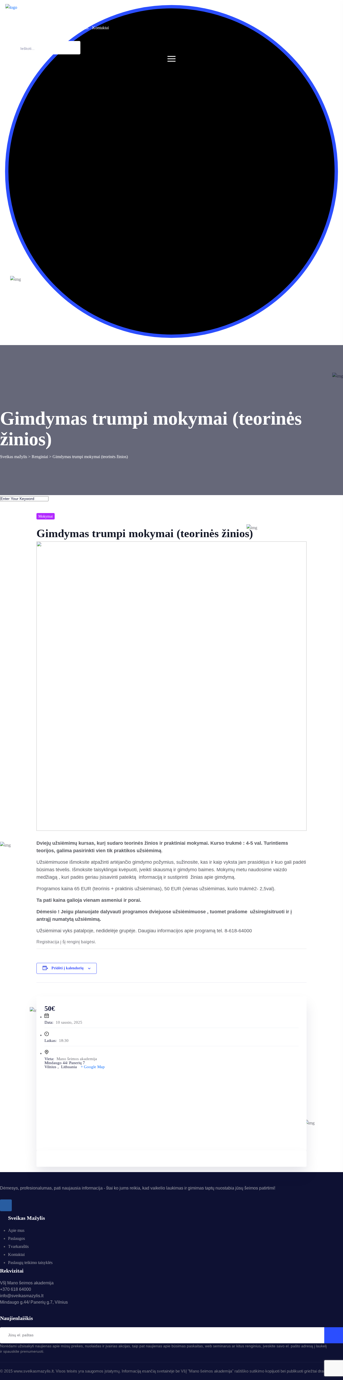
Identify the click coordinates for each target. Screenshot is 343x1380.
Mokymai (45, 516)
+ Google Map (93, 1067)
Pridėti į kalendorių (67, 968)
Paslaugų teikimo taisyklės (30, 1262)
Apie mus (31, 27)
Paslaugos (51, 27)
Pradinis (12, 27)
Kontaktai (100, 27)
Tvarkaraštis (78, 27)
